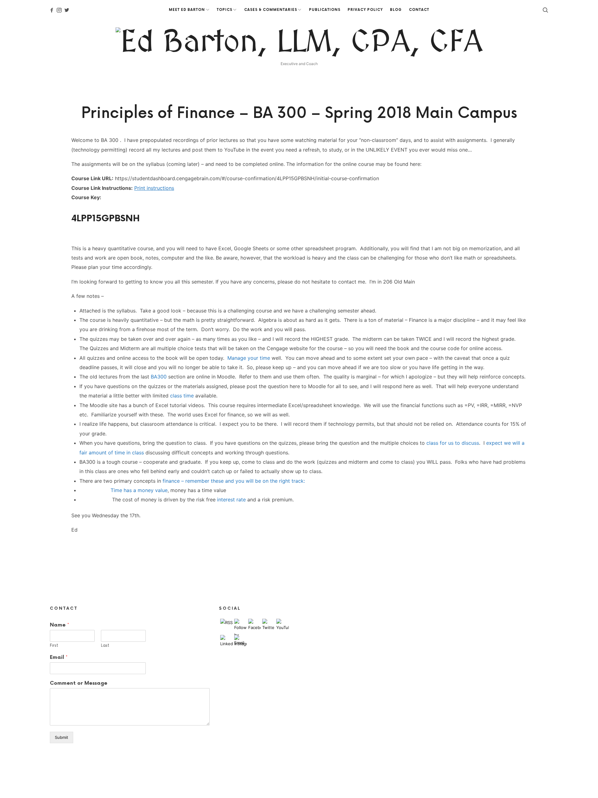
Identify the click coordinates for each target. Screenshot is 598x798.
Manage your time (248, 358)
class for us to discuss (452, 443)
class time (182, 395)
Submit (61, 737)
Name (59, 625)
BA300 (159, 376)
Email (59, 657)
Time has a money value (139, 490)
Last (105, 645)
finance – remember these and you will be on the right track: (234, 481)
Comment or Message (78, 683)
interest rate (231, 499)
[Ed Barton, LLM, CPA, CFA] (299, 43)
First (54, 645)
